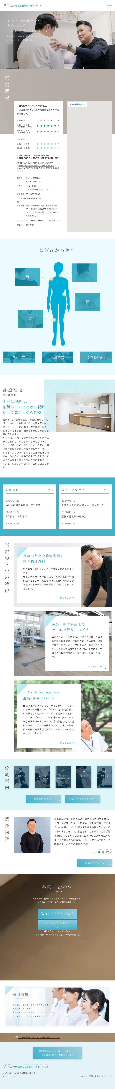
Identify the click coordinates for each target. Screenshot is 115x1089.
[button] (43, 799)
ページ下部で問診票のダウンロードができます (36, 165)
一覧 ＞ (50, 490)
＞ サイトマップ (9, 1076)
